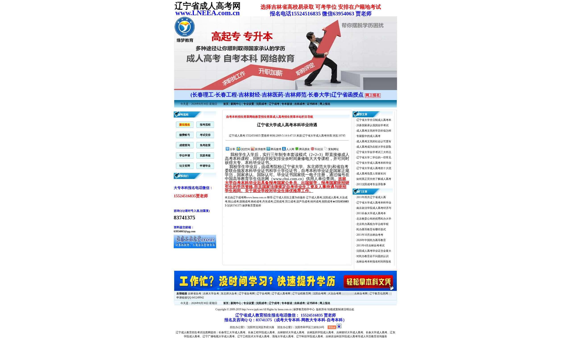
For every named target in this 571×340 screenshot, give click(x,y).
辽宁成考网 (239, 197)
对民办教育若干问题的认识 (372, 256)
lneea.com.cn (285, 309)
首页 (226, 103)
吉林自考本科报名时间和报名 (373, 261)
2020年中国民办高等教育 (371, 240)
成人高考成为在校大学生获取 (373, 146)
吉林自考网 (361, 293)
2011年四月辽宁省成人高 (371, 197)
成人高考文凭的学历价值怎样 (373, 130)
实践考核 (205, 155)
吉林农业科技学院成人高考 (342, 336)
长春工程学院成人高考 (261, 332)
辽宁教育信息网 (378, 293)
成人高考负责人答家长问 (371, 173)
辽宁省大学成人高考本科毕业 (373, 162)
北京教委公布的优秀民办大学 (373, 218)
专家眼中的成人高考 (368, 136)
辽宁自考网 (263, 293)
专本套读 (286, 103)
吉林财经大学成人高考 (290, 332)
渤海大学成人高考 (283, 336)
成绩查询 (184, 145)
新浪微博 (260, 149)
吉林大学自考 (211, 293)
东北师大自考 (229, 293)
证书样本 (312, 103)
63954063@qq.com (184, 231)
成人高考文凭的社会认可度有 (373, 141)
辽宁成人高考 (237, 135)
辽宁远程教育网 (301, 293)
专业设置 (248, 103)
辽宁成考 (274, 103)
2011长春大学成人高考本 (371, 213)
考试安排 (205, 134)
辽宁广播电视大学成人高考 (219, 336)
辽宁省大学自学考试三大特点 (373, 152)
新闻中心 (236, 103)
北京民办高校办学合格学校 (372, 224)
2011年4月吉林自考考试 (370, 245)
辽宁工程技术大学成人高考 (253, 336)
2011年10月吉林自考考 (369, 234)
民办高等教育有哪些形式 (371, 229)
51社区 (319, 149)
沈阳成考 (261, 103)
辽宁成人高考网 (281, 293)
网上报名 (373, 95)
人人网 (290, 149)
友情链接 (181, 293)
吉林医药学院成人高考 (320, 332)
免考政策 (205, 145)
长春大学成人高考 (376, 332)
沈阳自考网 (319, 293)
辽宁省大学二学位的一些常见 (373, 157)
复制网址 (333, 149)
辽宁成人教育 (184, 332)
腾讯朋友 (304, 149)
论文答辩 (184, 165)
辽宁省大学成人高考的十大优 (373, 168)
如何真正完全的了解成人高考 (373, 178)
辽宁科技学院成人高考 (309, 336)
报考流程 (205, 124)
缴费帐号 (184, 134)
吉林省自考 (194, 293)
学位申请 (184, 155)
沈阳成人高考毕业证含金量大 (373, 250)
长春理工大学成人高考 (232, 332)
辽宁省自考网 (247, 293)
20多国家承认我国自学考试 (372, 125)
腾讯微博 (276, 149)
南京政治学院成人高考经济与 (373, 208)
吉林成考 (299, 103)
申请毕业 (205, 165)
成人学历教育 (368, 336)
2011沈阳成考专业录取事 (371, 184)
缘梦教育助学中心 (304, 309)
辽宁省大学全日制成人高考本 (373, 120)
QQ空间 (245, 149)
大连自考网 (334, 293)
